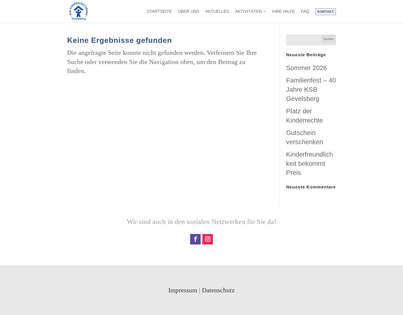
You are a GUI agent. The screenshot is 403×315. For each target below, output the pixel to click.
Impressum (182, 290)
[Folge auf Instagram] (207, 239)
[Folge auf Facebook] (195, 239)
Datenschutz (218, 290)
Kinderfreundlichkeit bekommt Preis (309, 163)
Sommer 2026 (306, 68)
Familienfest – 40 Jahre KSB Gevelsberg (311, 89)
